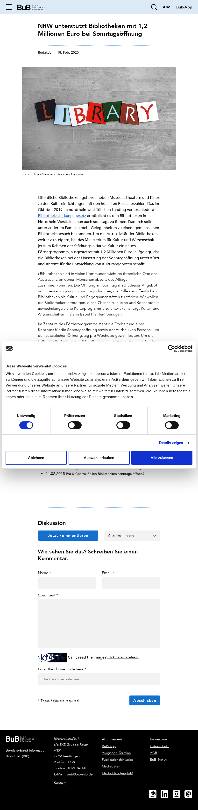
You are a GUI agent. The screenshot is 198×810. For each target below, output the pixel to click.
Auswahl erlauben (99, 458)
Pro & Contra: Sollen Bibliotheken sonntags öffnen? (105, 473)
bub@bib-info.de (80, 774)
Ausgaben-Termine (116, 753)
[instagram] (178, 794)
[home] (31, 7)
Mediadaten (111, 766)
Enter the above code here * (62, 669)
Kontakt (60, 783)
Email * (108, 572)
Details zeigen (171, 443)
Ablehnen (36, 458)
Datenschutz (159, 746)
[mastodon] (190, 794)
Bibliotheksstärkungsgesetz (62, 215)
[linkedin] (166, 794)
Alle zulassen (162, 458)
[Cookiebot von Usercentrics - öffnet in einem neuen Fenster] (171, 348)
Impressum (158, 739)
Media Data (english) (117, 773)
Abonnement (112, 739)
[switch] (75, 425)
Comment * (48, 595)
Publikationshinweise (117, 760)
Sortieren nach (121, 535)
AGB (153, 753)
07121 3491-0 (76, 768)
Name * (44, 572)
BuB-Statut (158, 760)
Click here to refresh (123, 657)
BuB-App (109, 746)
